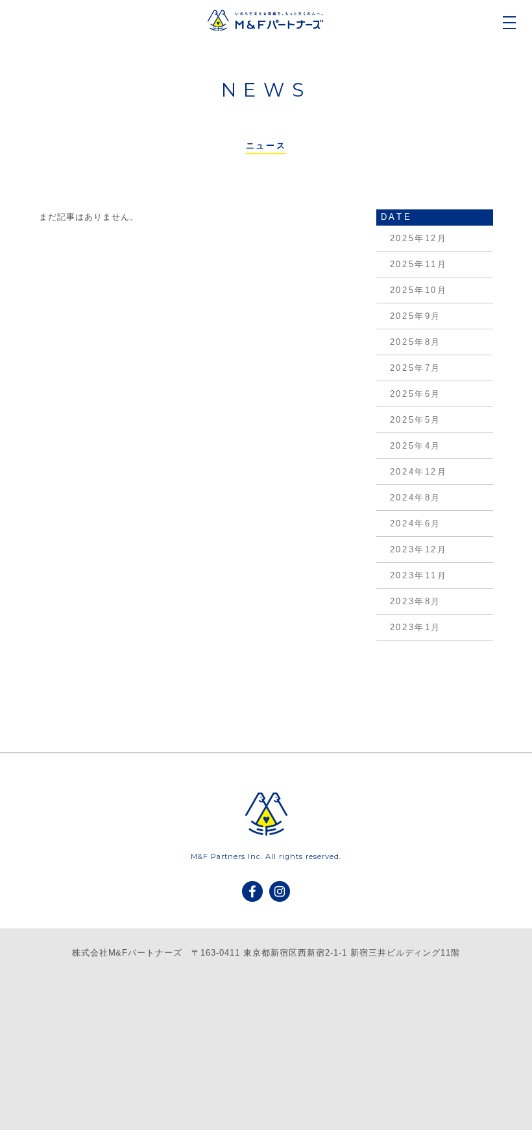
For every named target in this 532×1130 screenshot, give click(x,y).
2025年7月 (415, 368)
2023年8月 (415, 601)
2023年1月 (415, 627)
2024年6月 (415, 523)
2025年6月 (415, 394)
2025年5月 (415, 420)
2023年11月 (419, 575)
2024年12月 (419, 472)
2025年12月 (419, 238)
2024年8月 (415, 497)
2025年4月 (415, 446)
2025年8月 (415, 342)
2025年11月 (419, 264)
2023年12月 (419, 549)
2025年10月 (419, 290)
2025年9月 (415, 316)
